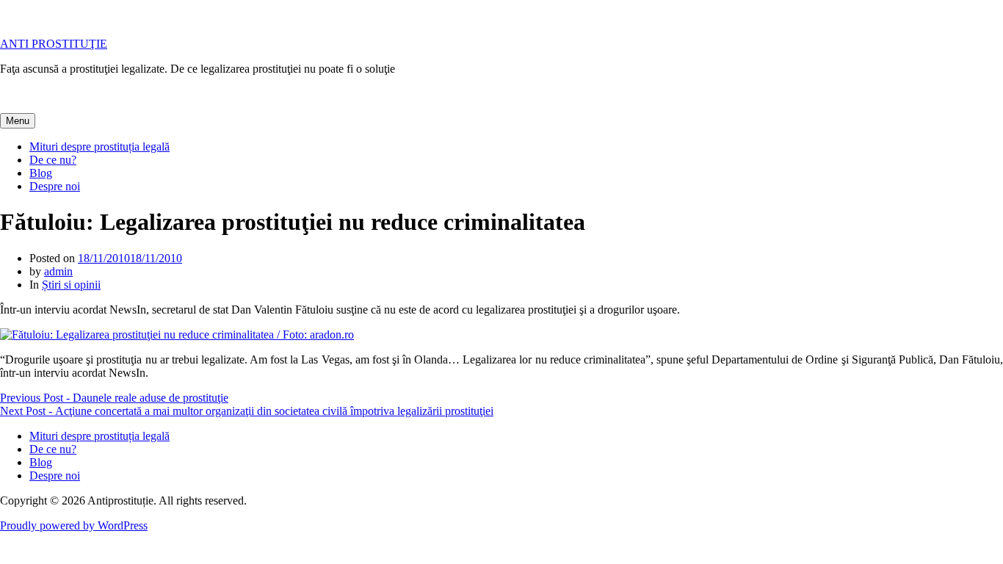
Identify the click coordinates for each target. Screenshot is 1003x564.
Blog (40, 173)
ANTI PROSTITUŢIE (53, 43)
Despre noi (54, 186)
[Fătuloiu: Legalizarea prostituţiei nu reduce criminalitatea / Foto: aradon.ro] (177, 334)
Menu (17, 120)
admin (58, 271)
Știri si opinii (71, 284)
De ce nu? (52, 159)
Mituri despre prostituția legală (99, 146)
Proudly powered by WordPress (74, 525)
